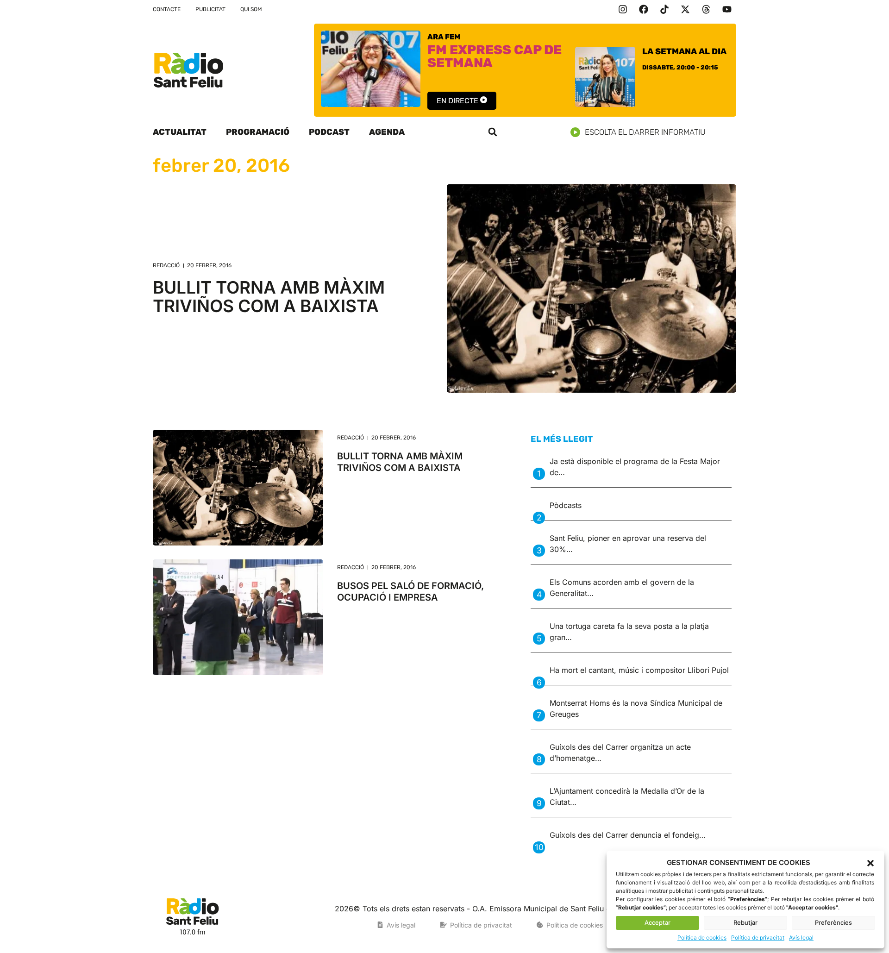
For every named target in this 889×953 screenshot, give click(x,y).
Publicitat (210, 9)
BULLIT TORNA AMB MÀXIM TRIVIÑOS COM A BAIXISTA (269, 296)
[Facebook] (643, 9)
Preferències (833, 922)
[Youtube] (727, 9)
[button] (870, 863)
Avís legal (801, 937)
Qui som (251, 9)
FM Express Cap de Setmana (494, 56)
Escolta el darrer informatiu (645, 132)
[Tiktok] (664, 9)
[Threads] (706, 9)
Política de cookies (701, 937)
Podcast (329, 132)
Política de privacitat (757, 937)
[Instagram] (623, 9)
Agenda (387, 132)
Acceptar (657, 922)
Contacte (167, 9)
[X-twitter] (685, 9)
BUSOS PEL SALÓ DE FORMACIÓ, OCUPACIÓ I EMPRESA (410, 591)
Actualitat (180, 132)
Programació (257, 132)
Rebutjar (745, 922)
